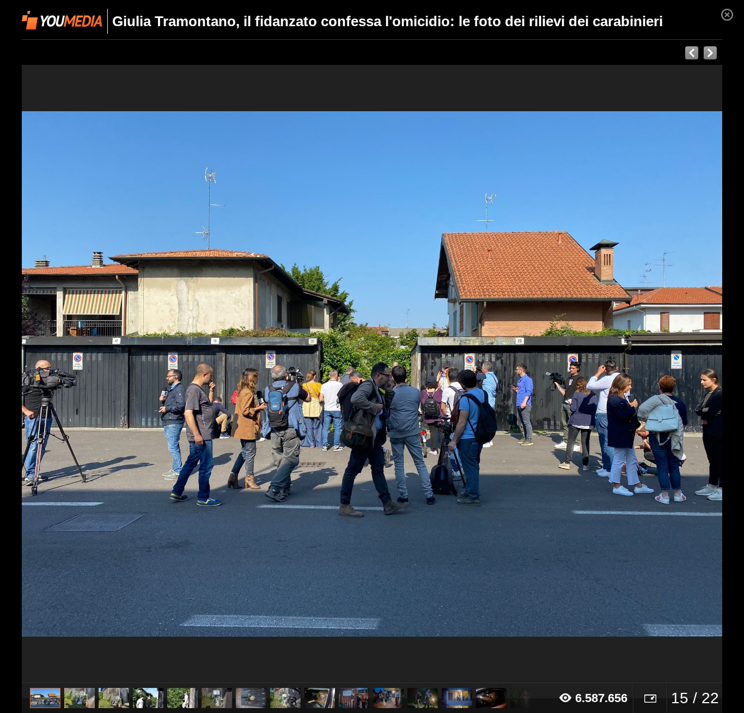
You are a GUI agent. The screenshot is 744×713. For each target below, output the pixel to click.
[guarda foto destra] (442, 374)
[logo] (62, 20)
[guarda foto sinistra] (92, 374)
